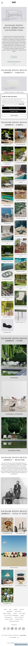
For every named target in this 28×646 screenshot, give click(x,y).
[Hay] (14, 2)
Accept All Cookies (14, 111)
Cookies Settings (14, 115)
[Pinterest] (16, 628)
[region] (14, 106)
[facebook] (8, 628)
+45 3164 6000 (22, 635)
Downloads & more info (14, 61)
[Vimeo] (19, 628)
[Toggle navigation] (2, 2)
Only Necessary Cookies (14, 108)
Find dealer (14, 57)
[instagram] (12, 628)
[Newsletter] (23, 628)
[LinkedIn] (4, 628)
